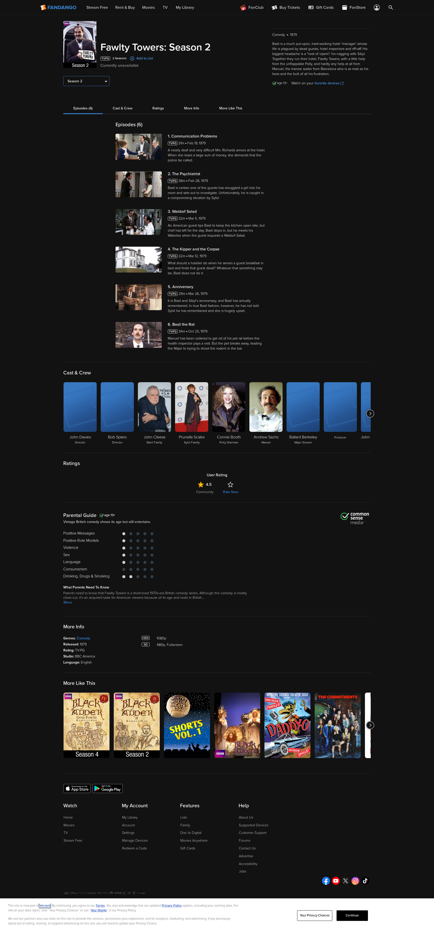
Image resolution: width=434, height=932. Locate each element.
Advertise (246, 856)
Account (128, 825)
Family (185, 825)
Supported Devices (253, 825)
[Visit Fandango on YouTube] (336, 881)
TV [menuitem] (165, 7)
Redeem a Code (134, 848)
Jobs (242, 871)
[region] (217, 915)
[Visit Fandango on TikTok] (365, 881)
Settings (128, 833)
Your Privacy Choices (315, 915)
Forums (244, 840)
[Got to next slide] (370, 413)
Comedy (83, 638)
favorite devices (327, 83)
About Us (246, 817)
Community (204, 492)
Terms (100, 906)
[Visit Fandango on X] (345, 881)
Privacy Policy (172, 906)
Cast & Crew (122, 108)
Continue (352, 915)
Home (68, 817)
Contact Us (247, 848)
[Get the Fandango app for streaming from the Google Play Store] (107, 788)
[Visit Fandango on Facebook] (326, 881)
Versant (44, 906)
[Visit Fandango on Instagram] (355, 881)
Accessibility (248, 864)
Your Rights (99, 910)
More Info (191, 108)
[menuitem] (321, 7)
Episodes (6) (83, 108)
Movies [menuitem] (148, 7)
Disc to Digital (190, 833)
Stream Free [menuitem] (97, 7)
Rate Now (230, 492)
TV (66, 833)
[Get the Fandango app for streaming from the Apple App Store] (77, 788)
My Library (130, 817)
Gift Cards (187, 848)
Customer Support (252, 833)
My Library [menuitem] (185, 7)
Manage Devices (135, 840)
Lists (183, 817)
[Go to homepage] (59, 7)
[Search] (391, 7)
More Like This (230, 108)
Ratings (158, 108)
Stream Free (73, 840)
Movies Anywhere (194, 840)
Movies (69, 825)
